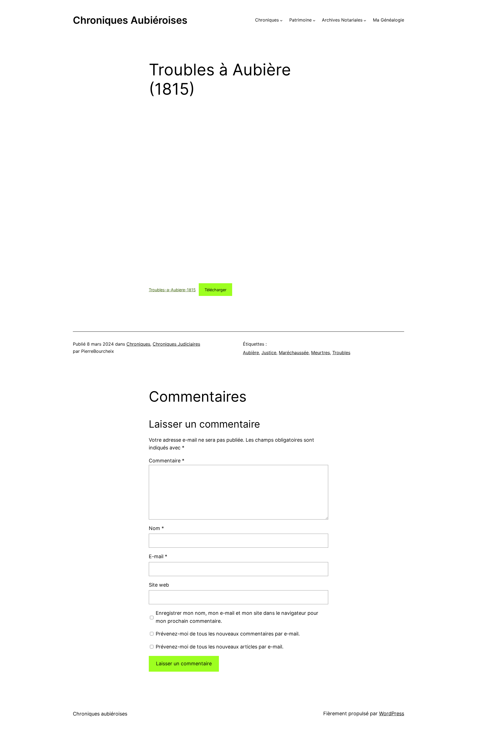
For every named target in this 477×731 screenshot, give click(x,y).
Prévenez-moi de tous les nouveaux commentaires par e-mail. (228, 634)
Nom (156, 528)
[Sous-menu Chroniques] (281, 20)
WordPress (391, 713)
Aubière (251, 352)
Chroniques (138, 344)
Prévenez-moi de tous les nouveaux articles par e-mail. (219, 647)
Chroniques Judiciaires (176, 344)
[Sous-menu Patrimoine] (314, 20)
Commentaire (166, 461)
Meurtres (320, 352)
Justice (268, 352)
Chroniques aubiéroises (130, 20)
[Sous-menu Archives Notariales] (365, 20)
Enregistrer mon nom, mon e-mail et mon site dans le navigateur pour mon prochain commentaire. (237, 617)
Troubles (341, 352)
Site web (159, 585)
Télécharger (215, 289)
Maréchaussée (294, 352)
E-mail (158, 556)
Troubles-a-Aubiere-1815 (172, 289)
